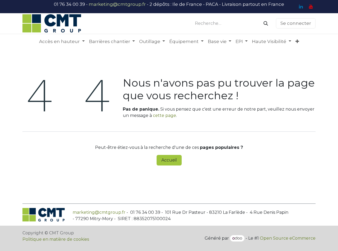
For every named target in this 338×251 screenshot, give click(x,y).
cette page (164, 115)
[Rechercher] (266, 23)
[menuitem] (62, 41)
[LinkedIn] (300, 6)
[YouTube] (310, 6)
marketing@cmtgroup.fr (117, 4)
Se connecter (295, 23)
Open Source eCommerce (288, 238)
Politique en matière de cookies (55, 239)
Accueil (169, 160)
